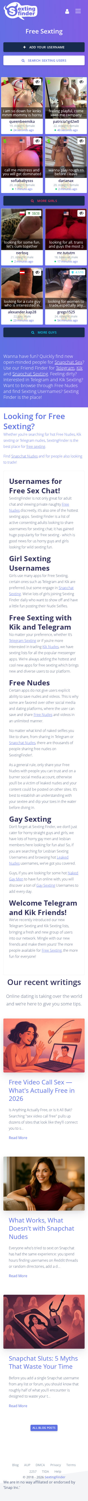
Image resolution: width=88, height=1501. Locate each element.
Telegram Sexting (22, 640)
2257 (33, 1471)
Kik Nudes (50, 646)
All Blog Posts (44, 1428)
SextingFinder (55, 1477)
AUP (27, 1465)
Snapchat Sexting (30, 374)
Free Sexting (52, 950)
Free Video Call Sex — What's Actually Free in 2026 (42, 1090)
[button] (67, 11)
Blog (15, 1465)
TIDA (45, 1471)
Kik (79, 368)
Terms (71, 1465)
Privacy (55, 1465)
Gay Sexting (45, 885)
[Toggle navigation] (78, 11)
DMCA (40, 1465)
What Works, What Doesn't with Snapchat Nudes (41, 1228)
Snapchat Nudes (24, 456)
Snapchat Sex (68, 362)
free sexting (35, 446)
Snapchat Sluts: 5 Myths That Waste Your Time (43, 1362)
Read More (18, 1137)
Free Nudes (43, 714)
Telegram (65, 368)
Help (57, 1471)
